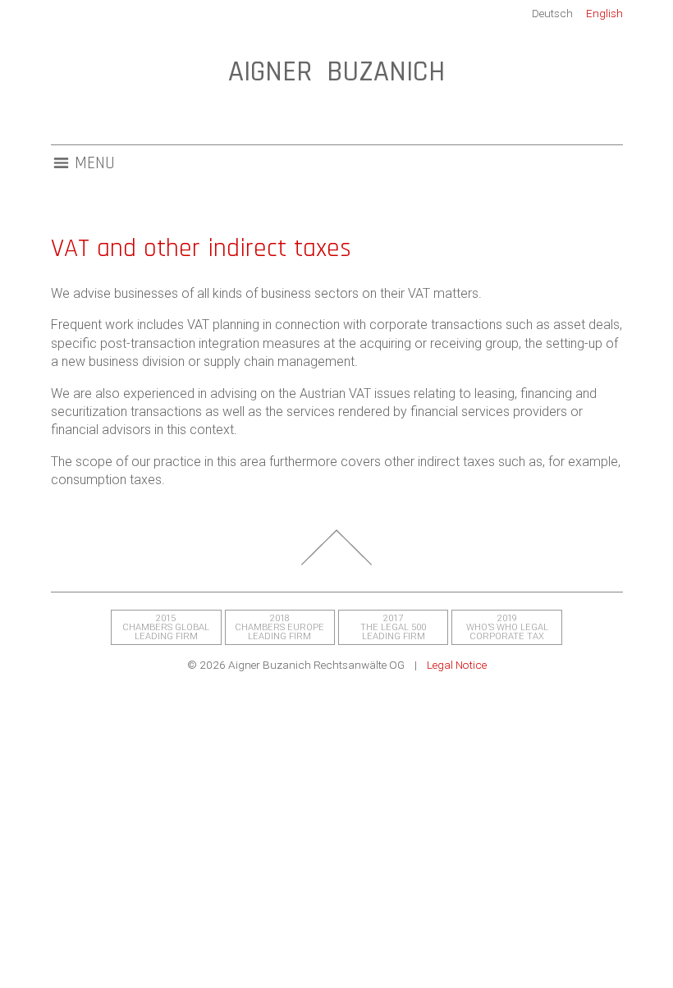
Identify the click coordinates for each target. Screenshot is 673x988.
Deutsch (552, 13)
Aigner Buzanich (336, 71)
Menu (95, 163)
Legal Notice (457, 664)
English (604, 13)
